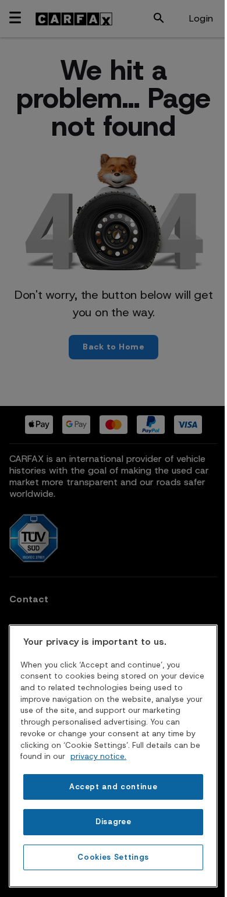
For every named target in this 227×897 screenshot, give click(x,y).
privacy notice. (98, 756)
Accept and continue (113, 787)
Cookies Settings (113, 857)
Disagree (113, 822)
